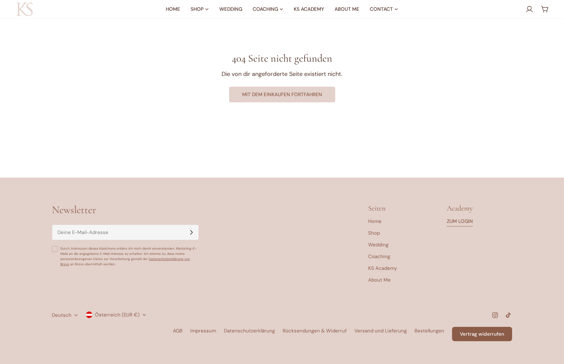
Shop (374, 233)
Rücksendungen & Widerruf (315, 331)
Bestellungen (429, 331)
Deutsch (61, 315)
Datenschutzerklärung (249, 331)
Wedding (378, 244)
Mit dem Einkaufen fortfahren (282, 94)
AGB (177, 331)
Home (375, 221)
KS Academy (382, 268)
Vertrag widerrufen (482, 334)
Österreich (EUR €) (117, 315)
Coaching (379, 256)
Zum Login (460, 221)
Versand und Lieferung (380, 331)
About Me (379, 280)
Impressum (203, 331)
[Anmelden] (191, 232)
